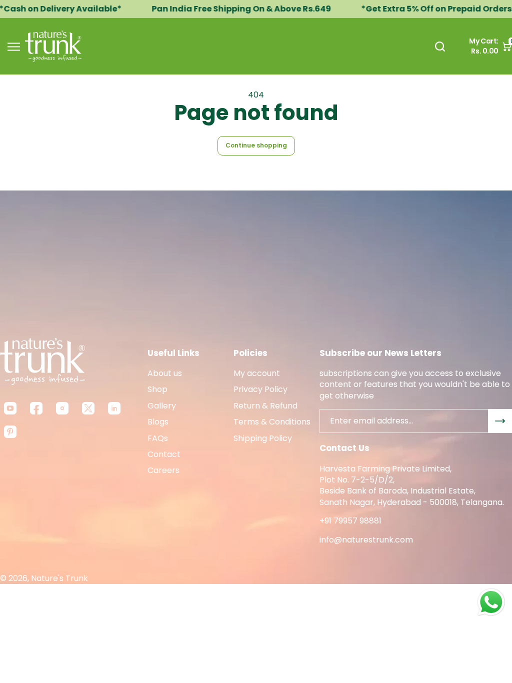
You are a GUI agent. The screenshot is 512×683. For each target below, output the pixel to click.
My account (257, 373)
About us (165, 373)
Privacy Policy (261, 389)
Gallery (162, 406)
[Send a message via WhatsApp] (491, 602)
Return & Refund (266, 406)
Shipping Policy (263, 438)
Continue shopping (256, 145)
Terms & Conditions (272, 422)
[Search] (440, 47)
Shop (158, 389)
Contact (164, 454)
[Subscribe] (500, 421)
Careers (164, 470)
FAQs (158, 438)
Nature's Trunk (59, 578)
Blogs (158, 422)
